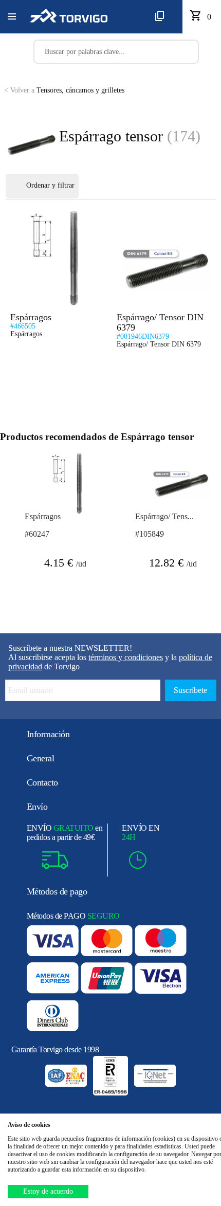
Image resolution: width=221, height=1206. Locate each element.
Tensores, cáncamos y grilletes (64, 90)
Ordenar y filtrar (50, 185)
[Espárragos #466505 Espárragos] (52, 214)
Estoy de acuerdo (48, 1191)
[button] (12, 17)
